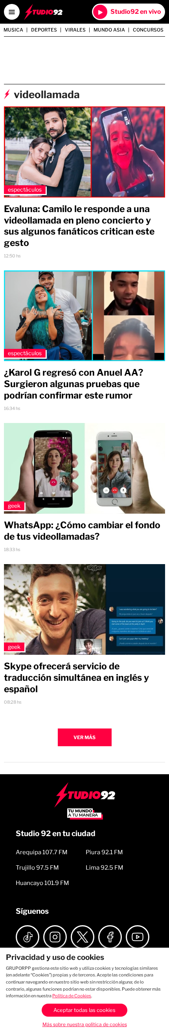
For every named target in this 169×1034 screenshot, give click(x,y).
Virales (75, 30)
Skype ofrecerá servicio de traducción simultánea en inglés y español (76, 678)
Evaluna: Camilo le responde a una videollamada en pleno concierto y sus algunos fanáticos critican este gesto (79, 225)
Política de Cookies (71, 996)
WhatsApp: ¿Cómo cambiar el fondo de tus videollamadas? (82, 531)
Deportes (44, 30)
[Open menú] (12, 12)
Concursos (148, 30)
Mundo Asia (109, 30)
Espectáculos (25, 189)
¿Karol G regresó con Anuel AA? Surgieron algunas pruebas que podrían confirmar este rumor (73, 384)
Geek (14, 505)
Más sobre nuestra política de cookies (84, 1024)
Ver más (84, 737)
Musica (13, 30)
